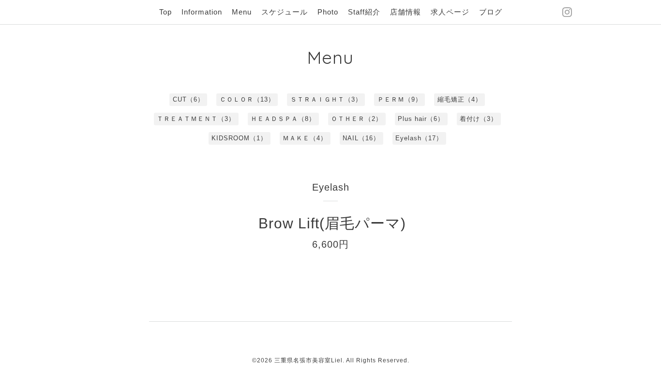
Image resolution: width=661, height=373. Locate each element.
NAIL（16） (361, 138)
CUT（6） (188, 99)
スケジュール (284, 12)
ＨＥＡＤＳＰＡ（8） (283, 118)
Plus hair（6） (421, 118)
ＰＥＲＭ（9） (399, 99)
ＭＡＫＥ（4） (305, 138)
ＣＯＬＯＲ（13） (247, 99)
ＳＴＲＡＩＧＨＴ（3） (326, 99)
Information (201, 12)
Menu (242, 12)
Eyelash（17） (419, 138)
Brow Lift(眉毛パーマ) (332, 223)
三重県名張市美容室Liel (308, 360)
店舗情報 (405, 12)
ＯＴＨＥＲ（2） (356, 118)
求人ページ (450, 12)
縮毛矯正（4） (459, 99)
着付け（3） (478, 118)
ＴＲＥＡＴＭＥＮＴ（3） (196, 118)
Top (165, 12)
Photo (327, 12)
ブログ (490, 12)
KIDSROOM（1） (239, 138)
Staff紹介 (364, 12)
